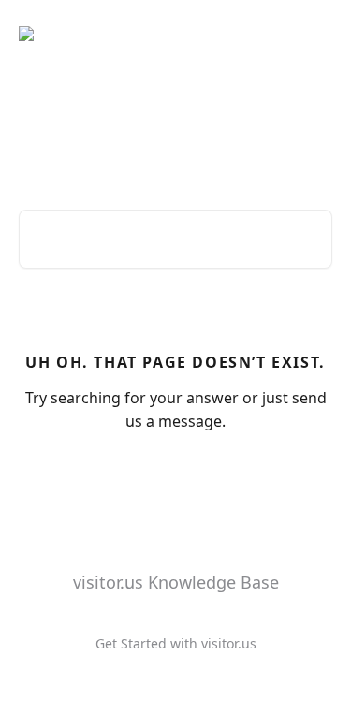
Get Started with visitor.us (175, 643)
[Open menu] (315, 33)
